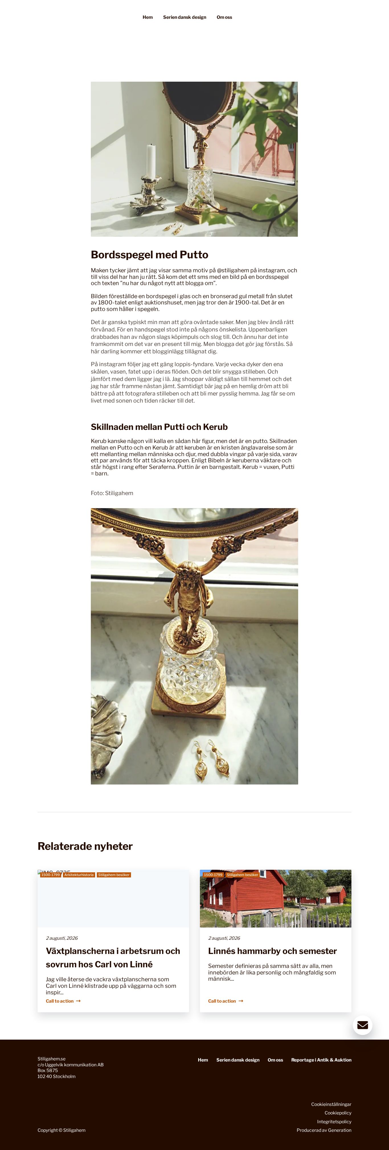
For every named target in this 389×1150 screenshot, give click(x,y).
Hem (148, 17)
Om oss (224, 17)
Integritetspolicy (334, 1121)
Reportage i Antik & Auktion (321, 1060)
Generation (339, 1130)
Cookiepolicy (338, 1113)
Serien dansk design (184, 17)
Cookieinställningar (331, 1104)
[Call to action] (113, 941)
